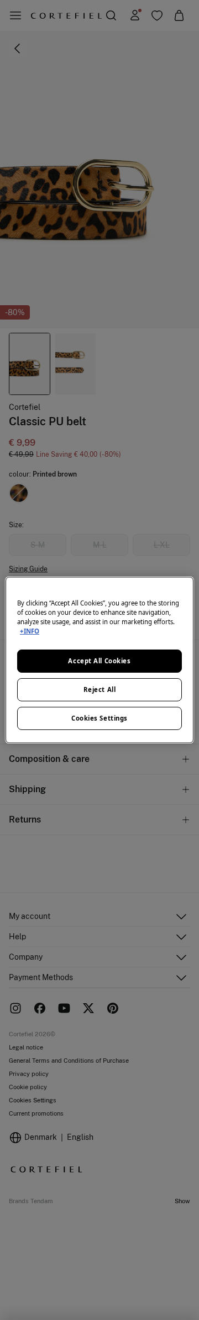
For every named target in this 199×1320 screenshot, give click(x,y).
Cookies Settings (99, 718)
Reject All (99, 689)
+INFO (29, 631)
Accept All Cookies (99, 661)
